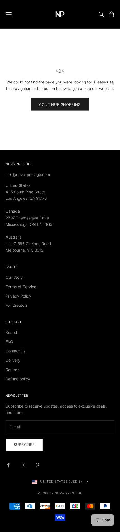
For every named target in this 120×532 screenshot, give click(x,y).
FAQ (9, 341)
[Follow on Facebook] (8, 465)
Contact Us (15, 351)
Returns (12, 369)
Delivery (13, 360)
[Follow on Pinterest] (37, 465)
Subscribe (24, 444)
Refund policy (18, 379)
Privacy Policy (18, 296)
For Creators (17, 305)
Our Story (14, 277)
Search (12, 332)
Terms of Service (21, 286)
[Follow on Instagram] (23, 465)
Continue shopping (60, 104)
